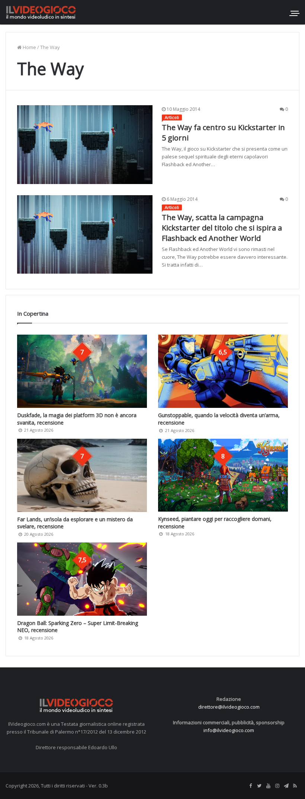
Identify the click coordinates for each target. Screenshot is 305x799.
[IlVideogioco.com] (41, 12)
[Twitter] (259, 786)
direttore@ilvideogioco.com (229, 706)
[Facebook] (250, 786)
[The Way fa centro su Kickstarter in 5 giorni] (84, 144)
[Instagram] (277, 786)
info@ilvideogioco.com (228, 730)
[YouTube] (268, 786)
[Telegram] (286, 786)
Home (29, 47)
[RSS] (294, 786)
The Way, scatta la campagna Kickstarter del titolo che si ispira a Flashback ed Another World (222, 227)
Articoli (172, 117)
